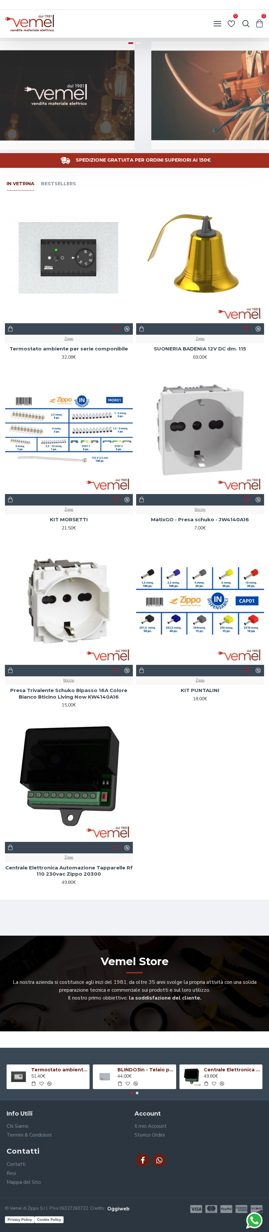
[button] (132, 1093)
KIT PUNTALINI (200, 690)
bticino (200, 509)
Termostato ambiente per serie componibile (69, 349)
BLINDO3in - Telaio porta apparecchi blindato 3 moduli (145, 1070)
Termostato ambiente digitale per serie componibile (59, 1070)
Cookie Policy (49, 1219)
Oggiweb (118, 1208)
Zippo (68, 338)
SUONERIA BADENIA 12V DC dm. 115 (200, 349)
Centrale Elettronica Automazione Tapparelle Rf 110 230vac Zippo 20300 (69, 870)
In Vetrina (20, 184)
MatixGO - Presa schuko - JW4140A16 (200, 519)
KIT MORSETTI (69, 519)
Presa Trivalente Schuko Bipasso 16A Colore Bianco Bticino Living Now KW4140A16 (68, 693)
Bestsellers (58, 184)
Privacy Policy (20, 1219)
